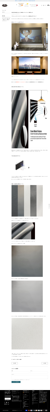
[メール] (19, 359)
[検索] (41, 5)
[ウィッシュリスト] (45, 5)
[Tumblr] (16, 359)
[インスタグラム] (6, 402)
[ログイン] (43, 5)
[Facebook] (4, 402)
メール (31, 370)
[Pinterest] (14, 359)
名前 (12, 370)
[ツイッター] (13, 359)
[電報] (17, 359)
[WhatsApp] (20, 359)
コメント (13, 374)
